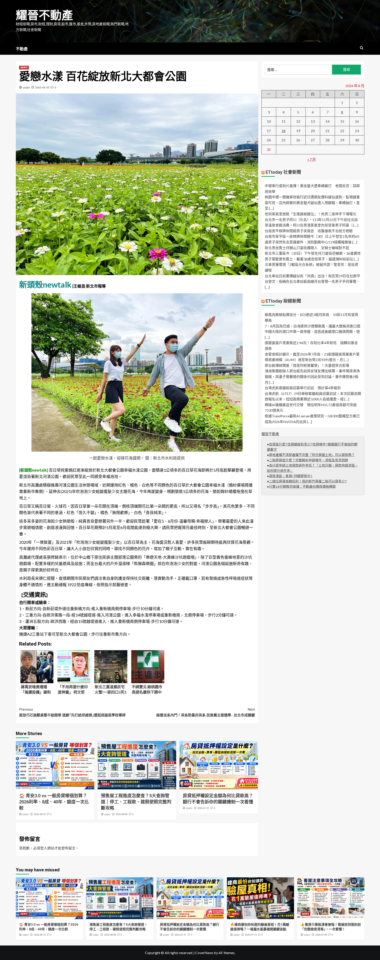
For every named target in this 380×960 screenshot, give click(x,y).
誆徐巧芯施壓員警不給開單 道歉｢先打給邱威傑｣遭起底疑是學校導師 (72, 712)
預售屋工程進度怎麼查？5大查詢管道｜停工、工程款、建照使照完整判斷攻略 (136, 802)
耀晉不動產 (44, 15)
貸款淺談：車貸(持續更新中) (290, 476)
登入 (43, 848)
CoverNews (204, 953)
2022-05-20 (42, 87)
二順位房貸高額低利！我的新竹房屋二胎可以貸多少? (308, 482)
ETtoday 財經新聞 (283, 301)
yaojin (26, 87)
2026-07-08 (321, 934)
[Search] (361, 48)
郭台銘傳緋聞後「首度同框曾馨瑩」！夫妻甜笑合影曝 (307, 365)
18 (283, 131)
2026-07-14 (251, 934)
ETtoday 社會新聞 (283, 172)
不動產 (22, 49)
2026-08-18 (40, 814)
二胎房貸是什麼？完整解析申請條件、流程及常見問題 (308, 460)
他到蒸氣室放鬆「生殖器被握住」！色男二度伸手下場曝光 (310, 214)
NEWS (23, 67)
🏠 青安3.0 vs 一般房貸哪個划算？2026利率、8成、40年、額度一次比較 (54, 802)
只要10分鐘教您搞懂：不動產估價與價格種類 (302, 487)
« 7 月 (311, 159)
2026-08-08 (121, 814)
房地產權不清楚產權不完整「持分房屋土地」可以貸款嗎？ (312, 455)
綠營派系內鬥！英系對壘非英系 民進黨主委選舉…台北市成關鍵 (205, 712)
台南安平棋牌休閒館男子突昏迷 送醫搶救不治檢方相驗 (309, 231)
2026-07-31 (203, 808)
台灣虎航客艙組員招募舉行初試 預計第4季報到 (303, 388)
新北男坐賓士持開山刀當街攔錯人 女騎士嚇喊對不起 (307, 248)
